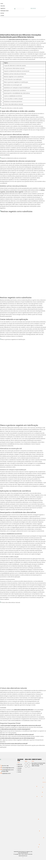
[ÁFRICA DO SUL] (43, 837)
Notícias (2, 13)
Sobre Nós (3, 5)
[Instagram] (29, 763)
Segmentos (3, 8)
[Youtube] (29, 766)
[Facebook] (26, 763)
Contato (2, 15)
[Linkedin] (26, 766)
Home (2, 3)
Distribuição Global (4, 10)
